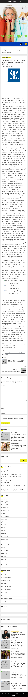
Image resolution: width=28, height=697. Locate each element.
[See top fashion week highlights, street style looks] (5, 675)
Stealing (22, 352)
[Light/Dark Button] (21, 44)
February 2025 (5, 536)
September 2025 (5, 516)
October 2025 (4, 513)
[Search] (24, 44)
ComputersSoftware (6, 577)
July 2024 (3, 556)
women (6, 354)
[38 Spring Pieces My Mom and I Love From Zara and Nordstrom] (5, 654)
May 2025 (3, 527)
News (2, 595)
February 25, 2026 (16, 677)
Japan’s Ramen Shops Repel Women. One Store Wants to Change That (18, 447)
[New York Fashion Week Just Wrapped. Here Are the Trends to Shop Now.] (5, 664)
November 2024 (5, 545)
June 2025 (3, 525)
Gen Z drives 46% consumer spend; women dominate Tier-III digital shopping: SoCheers (18, 437)
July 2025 (3, 522)
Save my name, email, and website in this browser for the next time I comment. (13, 419)
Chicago (11, 352)
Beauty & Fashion (5, 574)
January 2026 (4, 505)
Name (3, 403)
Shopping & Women (6, 57)
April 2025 (3, 530)
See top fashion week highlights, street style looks (13, 490)
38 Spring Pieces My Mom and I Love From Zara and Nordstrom (18, 654)
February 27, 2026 (16, 657)
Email (3, 408)
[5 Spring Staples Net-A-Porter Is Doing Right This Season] (5, 634)
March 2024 (4, 562)
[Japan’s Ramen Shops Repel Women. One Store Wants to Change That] (5, 446)
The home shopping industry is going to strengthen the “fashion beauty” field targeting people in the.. (13, 476)
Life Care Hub (4, 610)
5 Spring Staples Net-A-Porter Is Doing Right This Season (18, 634)
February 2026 (5, 502)
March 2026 (4, 499)
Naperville (16, 352)
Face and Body (4, 583)
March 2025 (4, 533)
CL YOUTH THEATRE (14, 36)
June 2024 (3, 559)
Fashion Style (4, 592)
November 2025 (5, 510)
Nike (19, 352)
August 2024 (4, 553)
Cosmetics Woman (5, 580)
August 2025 (4, 519)
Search (4, 456)
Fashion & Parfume (6, 586)
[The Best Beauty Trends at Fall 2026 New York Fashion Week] (5, 685)
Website (3, 413)
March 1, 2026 (15, 637)
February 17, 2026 (16, 450)
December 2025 (5, 507)
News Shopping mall (6, 598)
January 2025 (4, 539)
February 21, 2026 (16, 440)
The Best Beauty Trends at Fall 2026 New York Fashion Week (18, 685)
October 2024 (4, 547)
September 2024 (5, 550)
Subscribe (26, 44)
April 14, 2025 (10, 66)
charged (6, 352)
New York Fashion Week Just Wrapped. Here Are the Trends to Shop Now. (18, 665)
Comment (4, 385)
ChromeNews (20, 694)
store (3, 354)
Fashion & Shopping (6, 589)
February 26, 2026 (16, 668)
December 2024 (5, 542)
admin (4, 66)
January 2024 (4, 565)
